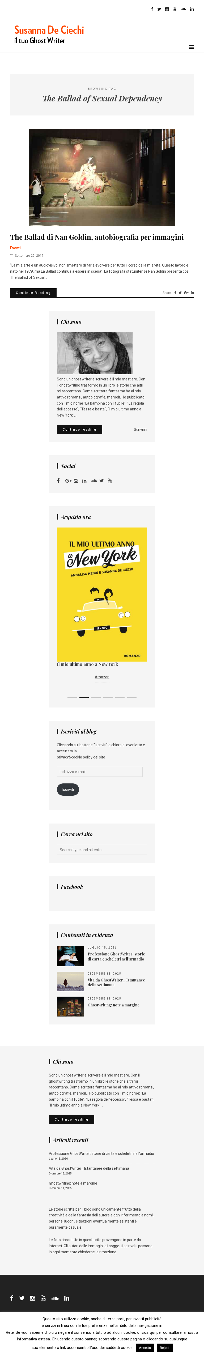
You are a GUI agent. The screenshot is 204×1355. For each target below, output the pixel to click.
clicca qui (146, 1332)
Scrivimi (140, 429)
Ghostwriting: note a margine (73, 1183)
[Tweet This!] (180, 292)
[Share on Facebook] (175, 292)
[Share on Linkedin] (192, 292)
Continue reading (79, 429)
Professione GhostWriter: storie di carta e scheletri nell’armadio (101, 1153)
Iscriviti (68, 789)
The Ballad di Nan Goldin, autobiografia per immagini (97, 237)
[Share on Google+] (186, 292)
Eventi (15, 248)
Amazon (102, 677)
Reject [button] (164, 1348)
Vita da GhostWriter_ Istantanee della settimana (89, 1168)
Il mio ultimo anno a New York (87, 664)
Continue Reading (33, 293)
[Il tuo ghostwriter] (51, 49)
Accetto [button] (145, 1348)
